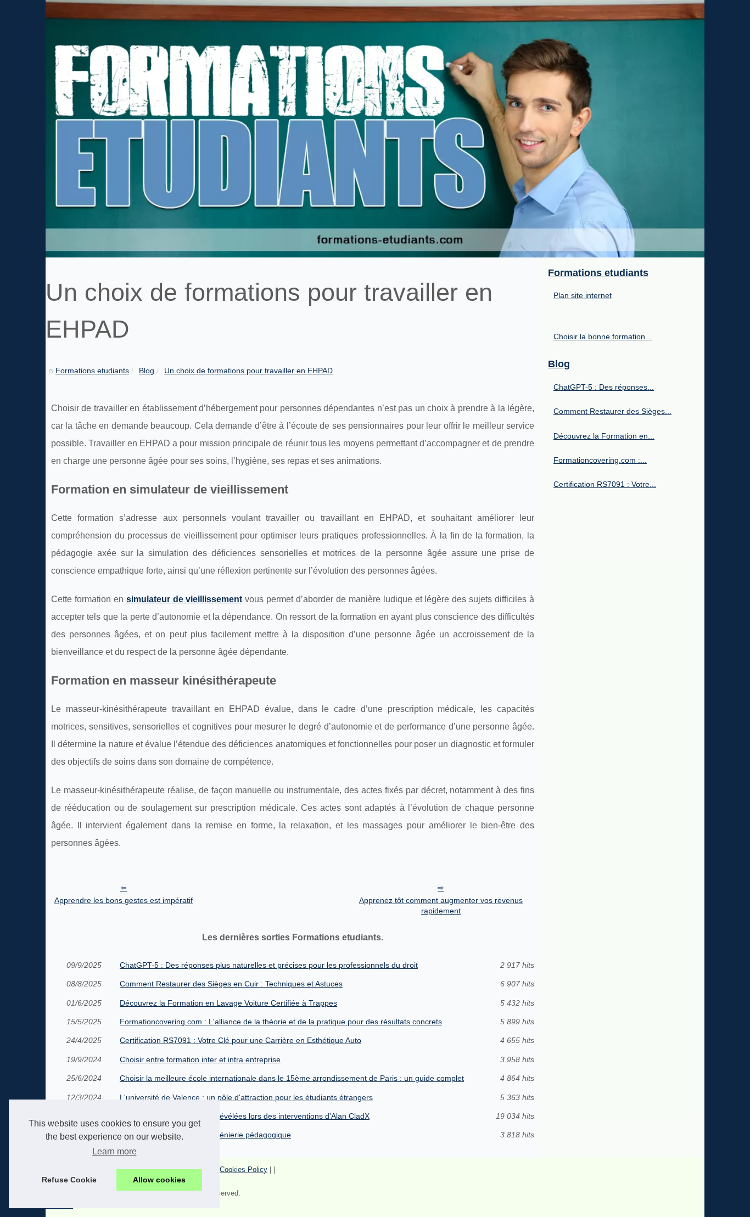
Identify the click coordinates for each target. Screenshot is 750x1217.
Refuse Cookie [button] (69, 1179)
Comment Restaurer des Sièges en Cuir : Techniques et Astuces (231, 984)
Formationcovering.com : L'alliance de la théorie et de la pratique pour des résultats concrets (281, 1021)
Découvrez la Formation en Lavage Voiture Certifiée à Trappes (228, 1003)
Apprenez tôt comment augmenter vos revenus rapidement (441, 905)
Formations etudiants (92, 370)
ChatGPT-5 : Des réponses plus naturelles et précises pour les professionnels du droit (269, 965)
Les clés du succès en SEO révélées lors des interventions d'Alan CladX (245, 1116)
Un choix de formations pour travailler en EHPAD (248, 370)
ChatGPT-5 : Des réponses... (603, 387)
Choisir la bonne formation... (602, 336)
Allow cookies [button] (159, 1179)
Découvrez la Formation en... (603, 435)
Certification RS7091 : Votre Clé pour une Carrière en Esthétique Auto (240, 1040)
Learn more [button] (114, 1151)
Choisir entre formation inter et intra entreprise (200, 1059)
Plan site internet (582, 295)
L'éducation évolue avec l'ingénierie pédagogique (205, 1135)
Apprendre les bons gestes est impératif (123, 900)
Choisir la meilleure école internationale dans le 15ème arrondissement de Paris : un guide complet (292, 1078)
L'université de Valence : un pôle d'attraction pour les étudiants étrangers (246, 1097)
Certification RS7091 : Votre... (604, 484)
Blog (146, 370)
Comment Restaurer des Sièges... (612, 411)
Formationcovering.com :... (600, 460)
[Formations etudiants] (375, 128)
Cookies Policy (243, 1169)
